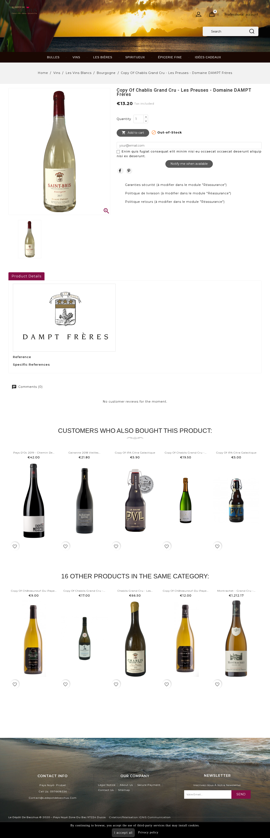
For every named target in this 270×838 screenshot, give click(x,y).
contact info (53, 776)
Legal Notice (106, 784)
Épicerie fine (170, 57)
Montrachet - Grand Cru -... (236, 590)
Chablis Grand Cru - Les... (135, 590)
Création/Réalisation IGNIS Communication (140, 817)
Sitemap (124, 790)
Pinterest (129, 171)
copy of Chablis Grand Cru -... (186, 452)
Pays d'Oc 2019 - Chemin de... (33, 452)
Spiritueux (135, 57)
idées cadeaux (208, 57)
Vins (76, 57)
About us (126, 784)
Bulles (53, 57)
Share (120, 171)
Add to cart (133, 133)
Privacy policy (148, 832)
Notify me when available (189, 164)
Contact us (106, 790)
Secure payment (149, 784)
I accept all (123, 833)
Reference (22, 357)
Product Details (26, 276)
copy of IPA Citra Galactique (135, 452)
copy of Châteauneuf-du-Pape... (34, 590)
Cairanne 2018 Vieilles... (84, 452)
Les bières (102, 57)
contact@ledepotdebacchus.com (53, 797)
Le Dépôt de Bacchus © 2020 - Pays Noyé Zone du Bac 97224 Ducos (57, 817)
